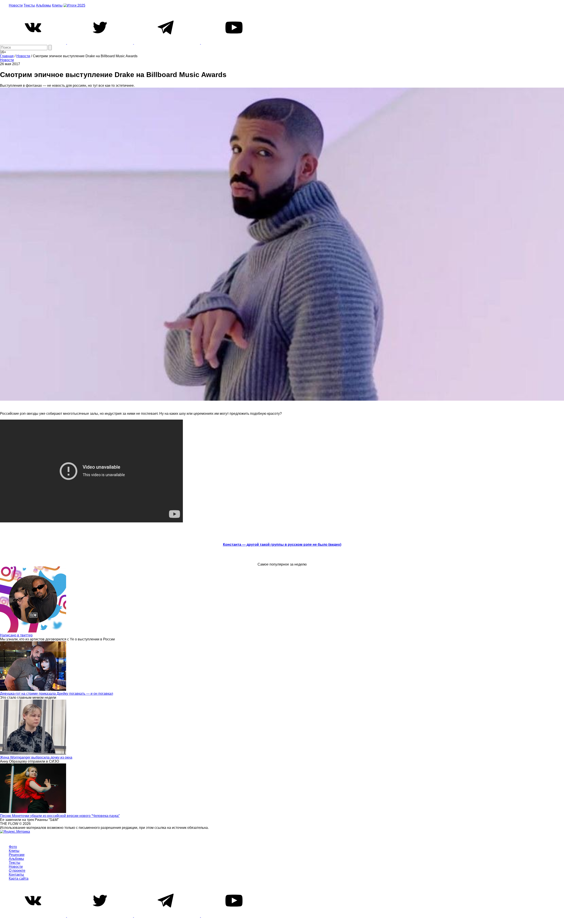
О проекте (17, 870)
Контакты (16, 874)
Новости (16, 5)
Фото (13, 847)
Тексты (29, 5)
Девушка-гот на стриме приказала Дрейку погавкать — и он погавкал (56, 693)
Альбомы (43, 5)
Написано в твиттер (16, 635)
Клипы (57, 5)
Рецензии (16, 855)
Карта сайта (18, 878)
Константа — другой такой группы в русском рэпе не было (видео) (282, 544)
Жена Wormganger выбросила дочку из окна (36, 757)
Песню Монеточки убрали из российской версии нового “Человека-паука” (60, 816)
